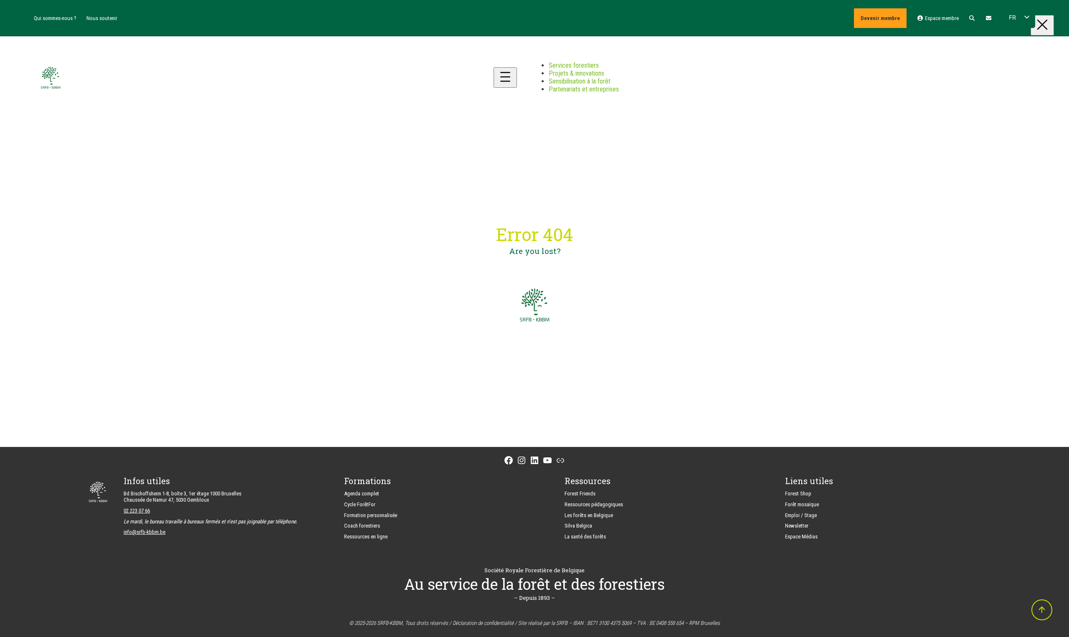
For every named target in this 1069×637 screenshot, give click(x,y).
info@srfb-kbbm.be (144, 532)
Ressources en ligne (366, 536)
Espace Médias (801, 536)
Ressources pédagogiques (594, 504)
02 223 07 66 (137, 511)
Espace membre (941, 18)
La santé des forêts (585, 536)
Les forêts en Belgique (589, 515)
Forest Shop (798, 493)
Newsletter (796, 526)
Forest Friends (580, 493)
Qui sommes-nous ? (55, 18)
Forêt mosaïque (802, 504)
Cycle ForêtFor (359, 504)
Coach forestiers (362, 526)
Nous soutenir (101, 18)
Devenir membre (880, 18)
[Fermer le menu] (1042, 25)
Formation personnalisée (370, 515)
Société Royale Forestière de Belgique (534, 570)
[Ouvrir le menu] (505, 77)
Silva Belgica (578, 526)
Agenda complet (361, 493)
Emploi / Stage (801, 515)
